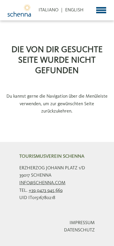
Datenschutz (79, 230)
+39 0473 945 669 (46, 190)
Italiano (48, 10)
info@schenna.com (42, 183)
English (74, 10)
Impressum (82, 223)
